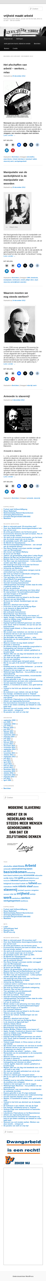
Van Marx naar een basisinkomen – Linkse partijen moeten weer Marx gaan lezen (23, 562)
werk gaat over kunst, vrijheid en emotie (17, 44)
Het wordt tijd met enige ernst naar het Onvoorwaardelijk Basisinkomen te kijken (21, 565)
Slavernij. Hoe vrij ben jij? (13, 575)
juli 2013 (7, 758)
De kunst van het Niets (12, 554)
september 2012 (9, 775)
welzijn (33, 894)
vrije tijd (29, 385)
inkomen (14, 880)
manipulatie (8, 280)
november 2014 (9, 747)
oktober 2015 (8, 733)
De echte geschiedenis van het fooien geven (20, 532)
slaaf (36, 280)
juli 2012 (7, 778)
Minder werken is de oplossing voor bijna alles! (22, 590)
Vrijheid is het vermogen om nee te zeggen (20, 670)
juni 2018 (7, 726)
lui (27, 883)
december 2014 (9, 746)
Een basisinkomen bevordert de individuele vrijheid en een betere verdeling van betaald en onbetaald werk (22, 704)
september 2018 (9, 724)
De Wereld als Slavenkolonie (14, 543)
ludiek (35, 159)
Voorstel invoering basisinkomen (16, 583)
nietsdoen (8, 887)
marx (39, 883)
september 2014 (9, 749)
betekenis (34, 278)
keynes (32, 880)
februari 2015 (8, 742)
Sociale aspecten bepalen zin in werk (18, 683)
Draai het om (8, 39)
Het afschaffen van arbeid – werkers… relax (15, 68)
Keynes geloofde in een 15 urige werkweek (20, 679)
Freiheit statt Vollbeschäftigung (15, 509)
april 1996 (7, 780)
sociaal (21, 890)
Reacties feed (9, 930)
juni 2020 (7, 722)
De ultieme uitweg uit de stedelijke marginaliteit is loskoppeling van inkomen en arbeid (23, 647)
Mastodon (7, 518)
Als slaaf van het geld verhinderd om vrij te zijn (22, 657)
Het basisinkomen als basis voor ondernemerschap (23, 681)
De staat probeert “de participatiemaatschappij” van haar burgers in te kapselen (22, 593)
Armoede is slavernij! (17, 396)
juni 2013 (7, 760)
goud (37, 878)
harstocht (7, 880)
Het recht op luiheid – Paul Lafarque (17, 581)
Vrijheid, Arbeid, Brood (12, 610)
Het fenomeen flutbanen (13, 595)
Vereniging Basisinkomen (13, 515)
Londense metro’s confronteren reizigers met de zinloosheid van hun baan (22, 571)
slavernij (7, 161)
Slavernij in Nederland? (12, 621)
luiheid (32, 883)
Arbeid (15, 159)
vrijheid (23, 893)
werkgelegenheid (20, 161)
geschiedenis (29, 878)
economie (29, 875)
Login (6, 927)
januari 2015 (8, 744)
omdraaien (16, 280)
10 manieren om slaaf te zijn (14, 635)
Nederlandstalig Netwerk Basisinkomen (18, 513)
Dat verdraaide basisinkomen (15, 612)
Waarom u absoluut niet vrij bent (16, 605)
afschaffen (30, 157)
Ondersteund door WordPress (23, 1276)
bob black (21, 159)
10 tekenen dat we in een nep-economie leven (21, 634)
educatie (38, 875)
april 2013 (7, 762)
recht (15, 886)
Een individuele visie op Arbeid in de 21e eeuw (21, 597)
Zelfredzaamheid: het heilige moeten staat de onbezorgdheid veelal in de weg (23, 585)
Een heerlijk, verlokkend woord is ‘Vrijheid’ (20, 694)
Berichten (37, 44)
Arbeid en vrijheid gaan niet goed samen (19, 661)
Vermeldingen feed (11, 928)
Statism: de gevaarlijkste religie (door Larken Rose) (23, 555)
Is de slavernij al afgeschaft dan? (16, 608)
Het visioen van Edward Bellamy (16, 552)
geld (20, 878)
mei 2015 (7, 740)
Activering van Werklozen (13, 568)
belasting (31, 872)
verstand (6, 894)
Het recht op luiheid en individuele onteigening (21, 574)
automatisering (18, 869)
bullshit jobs (17, 875)
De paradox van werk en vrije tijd (16, 712)
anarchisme (8, 159)
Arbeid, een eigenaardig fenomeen (17, 701)
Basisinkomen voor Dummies (15, 614)
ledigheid (7, 883)
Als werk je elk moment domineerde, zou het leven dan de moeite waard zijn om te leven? (23, 538)
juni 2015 (7, 738)
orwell (23, 280)
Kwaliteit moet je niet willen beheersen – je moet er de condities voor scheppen (23, 667)
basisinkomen (15, 872)
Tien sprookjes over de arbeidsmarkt (17, 577)
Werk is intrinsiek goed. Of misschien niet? (20, 526)
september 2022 (9, 720)
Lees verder (9, 135)
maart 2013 (8, 764)
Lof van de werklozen (12, 588)
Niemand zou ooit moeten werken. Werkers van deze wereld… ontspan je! (21, 709)
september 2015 (9, 735)
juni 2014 (7, 751)
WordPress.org (9, 932)
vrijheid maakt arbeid (18, 15)
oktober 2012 (8, 773)
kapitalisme (24, 880)
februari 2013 (8, 766)
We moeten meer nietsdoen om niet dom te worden (23, 632)
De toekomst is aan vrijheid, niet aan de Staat (21, 692)
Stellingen (19, 39)
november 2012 (9, 771)
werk (12, 161)
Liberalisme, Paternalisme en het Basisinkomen (22, 699)
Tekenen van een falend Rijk (14, 599)
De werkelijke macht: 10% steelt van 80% (19, 541)
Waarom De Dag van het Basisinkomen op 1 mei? (22, 557)
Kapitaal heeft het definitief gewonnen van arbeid (22, 623)
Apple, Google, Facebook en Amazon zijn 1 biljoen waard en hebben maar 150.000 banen (23, 618)
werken (25, 897)
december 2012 (9, 769)
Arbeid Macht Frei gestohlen (14, 579)
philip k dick (30, 280)
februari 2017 (8, 731)
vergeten (35, 890)
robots (22, 886)
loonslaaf (29, 159)
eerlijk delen (9, 878)
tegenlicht (27, 890)
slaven (36, 887)
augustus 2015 (9, 737)
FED (16, 878)
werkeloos (16, 898)
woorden (23, 282)
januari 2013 (8, 767)
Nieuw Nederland (10, 511)
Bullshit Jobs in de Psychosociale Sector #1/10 (21, 559)
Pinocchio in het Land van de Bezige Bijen (20, 606)
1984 (28, 278)
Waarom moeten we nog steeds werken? (19, 643)
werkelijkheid (15, 282)
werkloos (24, 901)
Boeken (6, 48)
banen (29, 869)
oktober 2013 (8, 755)
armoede (30, 498)
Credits (15, 48)
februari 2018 (8, 727)
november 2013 (9, 753)
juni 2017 (7, 729)
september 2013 (9, 757)
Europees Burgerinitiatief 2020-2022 (17, 516)
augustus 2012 (9, 777)
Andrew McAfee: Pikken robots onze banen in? (21, 615)
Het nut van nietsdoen (12, 659)
